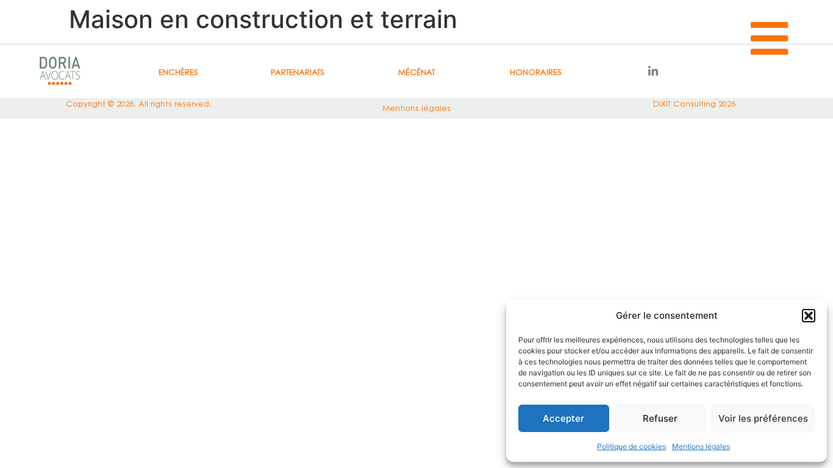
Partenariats (297, 72)
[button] (809, 316)
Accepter (563, 418)
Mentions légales (701, 446)
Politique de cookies (631, 446)
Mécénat (416, 72)
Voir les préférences (763, 418)
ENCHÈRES (178, 72)
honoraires (536, 72)
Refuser (660, 418)
